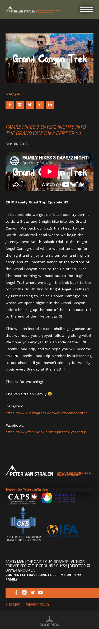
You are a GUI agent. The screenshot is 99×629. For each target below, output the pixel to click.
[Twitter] (32, 593)
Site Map (13, 604)
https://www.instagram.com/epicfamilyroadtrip (47, 413)
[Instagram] (24, 593)
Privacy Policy (37, 604)
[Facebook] (16, 593)
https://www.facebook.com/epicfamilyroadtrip (46, 432)
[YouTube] (40, 593)
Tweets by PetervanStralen (27, 489)
